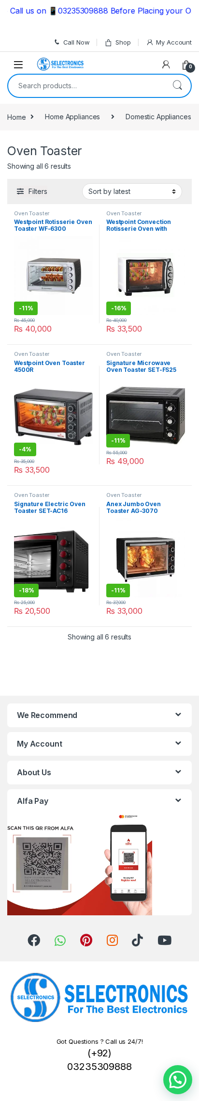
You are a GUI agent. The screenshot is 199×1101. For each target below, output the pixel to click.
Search (177, 86)
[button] (177, 1079)
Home (16, 116)
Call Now (76, 42)
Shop (122, 42)
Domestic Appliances (158, 116)
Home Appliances (72, 116)
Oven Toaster (31, 213)
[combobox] (86, 86)
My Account (174, 42)
